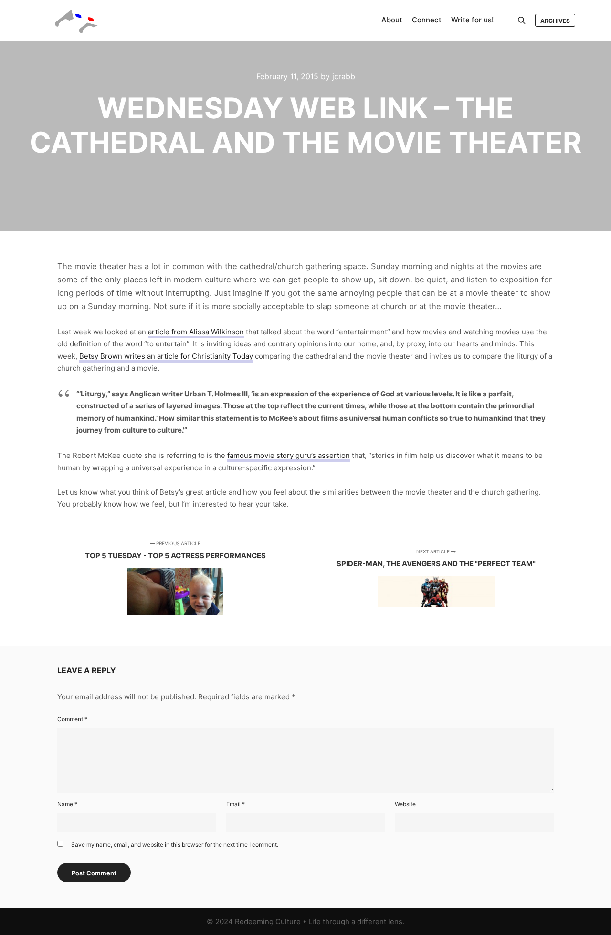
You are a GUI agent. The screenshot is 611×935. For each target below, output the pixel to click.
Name (67, 804)
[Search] (521, 20)
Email (235, 804)
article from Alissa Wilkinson (196, 331)
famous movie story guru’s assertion (288, 455)
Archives (555, 20)
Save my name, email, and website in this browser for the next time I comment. (174, 844)
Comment (72, 719)
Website (405, 804)
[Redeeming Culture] (76, 20)
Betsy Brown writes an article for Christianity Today (166, 356)
